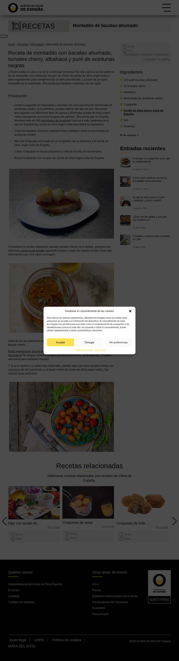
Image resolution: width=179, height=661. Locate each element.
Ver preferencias (118, 342)
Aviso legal (100, 350)
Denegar (89, 342)
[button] (130, 311)
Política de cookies (84, 350)
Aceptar (60, 342)
